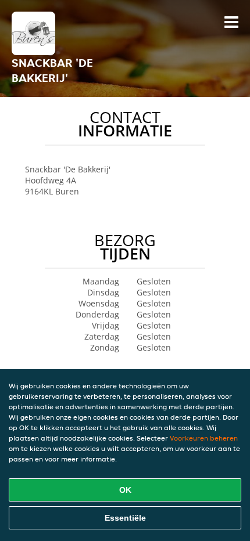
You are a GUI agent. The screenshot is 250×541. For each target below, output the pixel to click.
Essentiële (125, 517)
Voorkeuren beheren (204, 438)
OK (125, 490)
